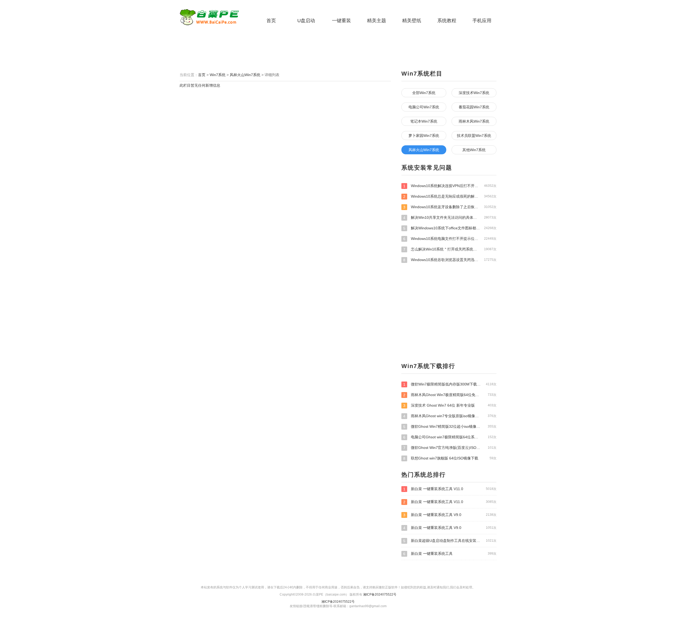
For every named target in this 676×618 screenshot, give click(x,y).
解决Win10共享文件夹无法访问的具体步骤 (449, 217)
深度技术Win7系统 (474, 93)
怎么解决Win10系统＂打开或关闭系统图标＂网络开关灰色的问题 (449, 249)
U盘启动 (306, 20)
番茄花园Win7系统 (474, 107)
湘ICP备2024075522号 (379, 594)
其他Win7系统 (474, 150)
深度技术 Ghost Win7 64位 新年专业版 (449, 405)
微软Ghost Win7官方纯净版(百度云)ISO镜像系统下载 (449, 447)
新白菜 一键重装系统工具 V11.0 (449, 489)
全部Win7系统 (423, 93)
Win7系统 (218, 75)
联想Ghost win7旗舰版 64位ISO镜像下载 (449, 458)
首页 (271, 20)
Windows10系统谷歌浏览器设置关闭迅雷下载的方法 (449, 260)
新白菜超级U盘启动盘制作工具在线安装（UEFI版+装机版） (449, 540)
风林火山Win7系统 (245, 75)
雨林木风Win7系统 (474, 121)
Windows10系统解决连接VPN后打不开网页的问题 (449, 186)
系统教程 (446, 20)
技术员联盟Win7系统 (474, 135)
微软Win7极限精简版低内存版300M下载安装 (449, 384)
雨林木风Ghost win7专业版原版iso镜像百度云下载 (449, 416)
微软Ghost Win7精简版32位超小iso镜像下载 (449, 426)
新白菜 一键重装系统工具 (449, 553)
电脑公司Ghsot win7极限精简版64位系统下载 (449, 437)
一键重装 (341, 20)
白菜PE (213, 17)
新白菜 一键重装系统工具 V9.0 (449, 515)
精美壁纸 (411, 20)
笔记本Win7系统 (423, 121)
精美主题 (376, 20)
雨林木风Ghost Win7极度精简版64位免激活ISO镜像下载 (449, 395)
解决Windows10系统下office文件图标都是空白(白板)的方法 (449, 228)
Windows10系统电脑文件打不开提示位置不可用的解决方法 (449, 238)
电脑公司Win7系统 (424, 107)
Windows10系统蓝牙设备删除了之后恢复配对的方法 (449, 207)
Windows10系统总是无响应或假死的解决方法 (449, 196)
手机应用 (481, 20)
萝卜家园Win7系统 (424, 135)
